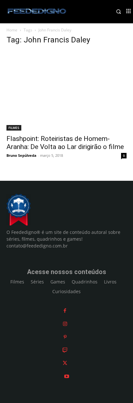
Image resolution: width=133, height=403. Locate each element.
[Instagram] (65, 324)
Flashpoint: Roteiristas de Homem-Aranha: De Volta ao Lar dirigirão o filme (65, 143)
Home (11, 30)
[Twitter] (65, 363)
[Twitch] (65, 350)
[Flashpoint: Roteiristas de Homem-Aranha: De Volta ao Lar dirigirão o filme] (66, 91)
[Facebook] (65, 310)
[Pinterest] (65, 337)
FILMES (13, 127)
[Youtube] (66, 376)
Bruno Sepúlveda (21, 155)
